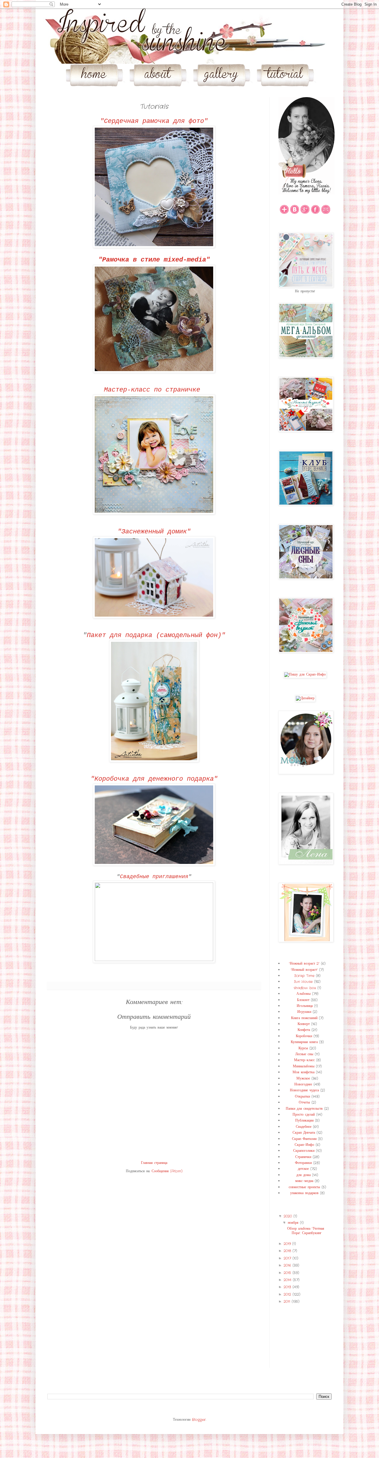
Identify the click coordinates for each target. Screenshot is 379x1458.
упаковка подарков (304, 1193)
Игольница (305, 1005)
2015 (288, 1272)
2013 (288, 1286)
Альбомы (303, 993)
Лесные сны (304, 1054)
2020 (288, 1216)
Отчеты (304, 1102)
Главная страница (154, 1162)
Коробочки (304, 1036)
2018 (288, 1250)
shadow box (305, 987)
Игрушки (304, 1011)
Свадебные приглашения (154, 877)
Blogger (199, 1419)
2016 (288, 1265)
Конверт (304, 1023)
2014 (288, 1279)
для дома (303, 1175)
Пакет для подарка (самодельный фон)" (156, 635)
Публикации (304, 1120)
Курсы (303, 1048)
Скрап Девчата (304, 1132)
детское (303, 1168)
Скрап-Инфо (304, 1144)
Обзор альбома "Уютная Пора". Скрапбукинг (305, 1230)
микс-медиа (304, 1180)
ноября (294, 1222)
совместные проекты (304, 1187)
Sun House (303, 981)
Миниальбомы (303, 1066)
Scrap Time (304, 975)
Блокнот (303, 1000)
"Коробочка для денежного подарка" (154, 779)
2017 (288, 1258)
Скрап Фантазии (304, 1138)
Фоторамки (303, 1162)
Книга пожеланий (304, 1018)
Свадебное (303, 1126)
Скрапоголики (303, 1150)
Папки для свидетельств (304, 1108)
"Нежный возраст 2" (304, 963)
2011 (288, 1301)
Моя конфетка (303, 1072)
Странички (303, 1156)
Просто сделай (304, 1114)
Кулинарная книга (304, 1042)
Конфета (304, 1029)
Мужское (303, 1078)
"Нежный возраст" (304, 969)
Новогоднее (303, 1084)
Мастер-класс (304, 1060)
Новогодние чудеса (304, 1090)
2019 (288, 1243)
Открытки (302, 1096)
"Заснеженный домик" (154, 531)
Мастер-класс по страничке (154, 390)
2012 (288, 1294)
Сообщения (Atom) (167, 1171)
